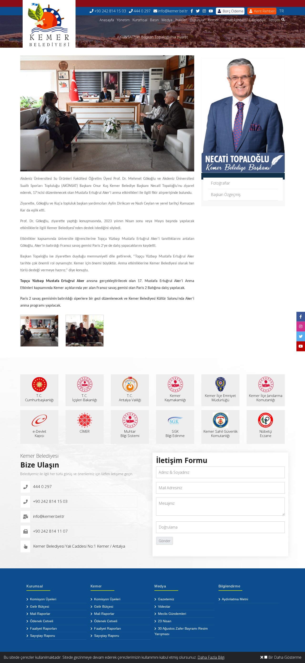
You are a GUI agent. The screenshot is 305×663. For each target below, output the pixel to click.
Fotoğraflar (220, 183)
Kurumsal (139, 20)
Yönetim (123, 20)
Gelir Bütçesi (39, 606)
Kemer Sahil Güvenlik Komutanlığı (220, 433)
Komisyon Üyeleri (42, 599)
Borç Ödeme (233, 11)
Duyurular (197, 20)
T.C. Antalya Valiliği (130, 397)
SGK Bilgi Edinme (175, 433)
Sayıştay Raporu (42, 635)
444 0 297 (142, 11)
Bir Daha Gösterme (284, 657)
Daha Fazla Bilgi (211, 657)
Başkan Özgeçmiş (225, 194)
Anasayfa (107, 20)
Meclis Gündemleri (171, 614)
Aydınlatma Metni (234, 599)
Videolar (163, 606)
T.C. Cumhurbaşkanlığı (39, 397)
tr (281, 11)
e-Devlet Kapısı (39, 433)
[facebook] (192, 11)
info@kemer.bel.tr (172, 11)
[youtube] (211, 11)
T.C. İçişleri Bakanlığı (84, 397)
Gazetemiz (165, 599)
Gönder (164, 541)
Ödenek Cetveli (41, 621)
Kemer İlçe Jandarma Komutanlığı (265, 397)
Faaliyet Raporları (43, 628)
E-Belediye (257, 20)
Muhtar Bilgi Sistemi (130, 433)
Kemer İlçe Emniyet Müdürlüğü (220, 397)
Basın (154, 20)
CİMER (85, 431)
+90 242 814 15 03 (109, 11)
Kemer (213, 20)
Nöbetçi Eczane (265, 433)
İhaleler (181, 20)
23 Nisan (164, 621)
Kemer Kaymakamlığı (175, 397)
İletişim (274, 20)
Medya (167, 20)
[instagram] (204, 11)
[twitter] (198, 11)
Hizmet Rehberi (234, 20)
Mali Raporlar (39, 614)
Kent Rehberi (264, 11)
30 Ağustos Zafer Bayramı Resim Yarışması (181, 631)
